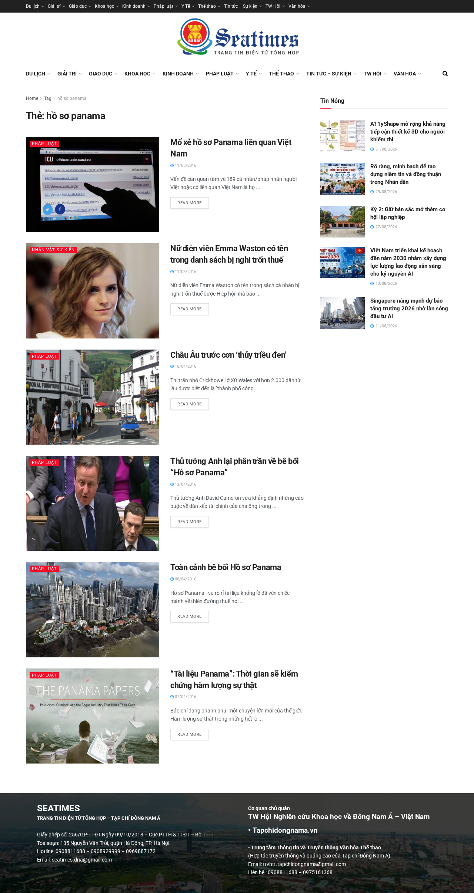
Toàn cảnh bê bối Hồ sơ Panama (225, 567)
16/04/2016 (185, 366)
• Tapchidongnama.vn (283, 830)
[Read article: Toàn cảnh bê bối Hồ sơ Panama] (92, 609)
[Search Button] (445, 73)
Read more (193, 201)
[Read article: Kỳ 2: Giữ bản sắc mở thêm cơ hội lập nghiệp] (342, 221)
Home (32, 98)
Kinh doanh (134, 6)
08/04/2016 (185, 579)
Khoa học (104, 6)
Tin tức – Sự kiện (240, 6)
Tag (47, 98)
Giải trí (54, 6)
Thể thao (207, 6)
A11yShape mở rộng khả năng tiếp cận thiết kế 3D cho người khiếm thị (407, 132)
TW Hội (273, 6)
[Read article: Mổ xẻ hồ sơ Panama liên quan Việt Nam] (92, 184)
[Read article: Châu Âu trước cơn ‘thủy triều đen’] (92, 397)
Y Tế (185, 6)
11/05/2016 (185, 165)
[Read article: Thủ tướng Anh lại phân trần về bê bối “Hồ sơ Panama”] (92, 503)
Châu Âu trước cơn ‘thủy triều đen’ (228, 355)
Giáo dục (78, 6)
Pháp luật (163, 6)
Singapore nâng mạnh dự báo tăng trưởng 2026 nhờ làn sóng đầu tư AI (409, 308)
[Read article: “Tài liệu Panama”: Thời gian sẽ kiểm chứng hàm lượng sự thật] (92, 716)
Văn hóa (297, 6)
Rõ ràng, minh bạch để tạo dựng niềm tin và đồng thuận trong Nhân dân (405, 174)
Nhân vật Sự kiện (53, 249)
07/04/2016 (185, 696)
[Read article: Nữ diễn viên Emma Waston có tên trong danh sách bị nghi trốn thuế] (92, 290)
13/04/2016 (185, 484)
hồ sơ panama (72, 98)
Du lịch (33, 6)
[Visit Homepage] (237, 38)
